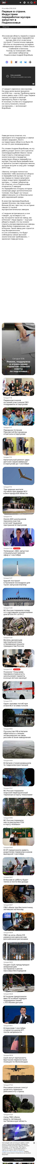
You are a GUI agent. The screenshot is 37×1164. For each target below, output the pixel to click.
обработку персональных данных (13, 1151)
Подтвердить (18, 1159)
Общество (5, 27)
